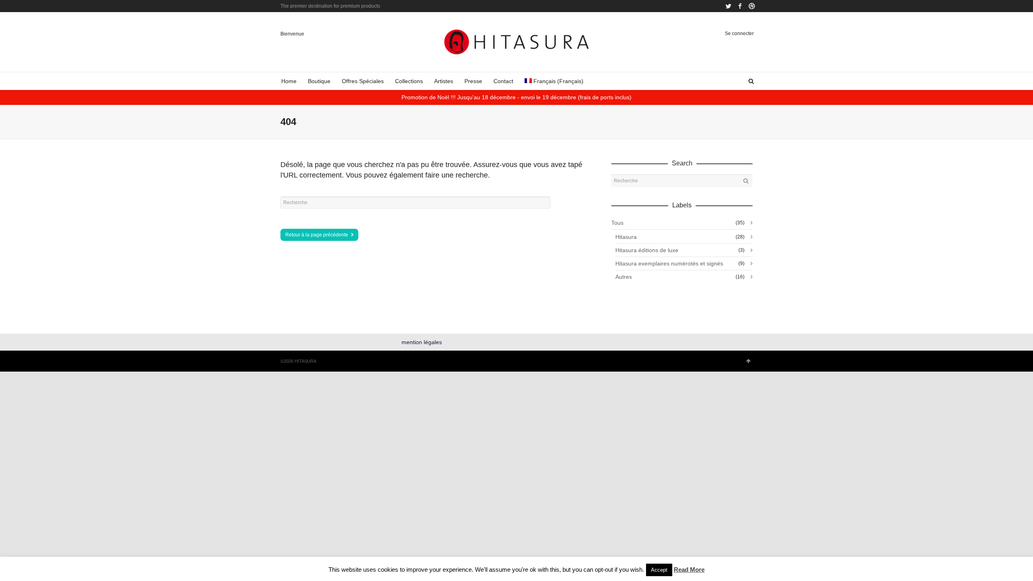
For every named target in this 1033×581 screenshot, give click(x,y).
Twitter (728, 6)
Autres (623, 277)
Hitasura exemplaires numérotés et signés (669, 263)
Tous (617, 222)
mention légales (421, 342)
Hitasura (626, 237)
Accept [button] (659, 570)
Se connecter (739, 33)
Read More (689, 569)
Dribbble (752, 6)
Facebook (740, 6)
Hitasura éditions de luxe (646, 250)
